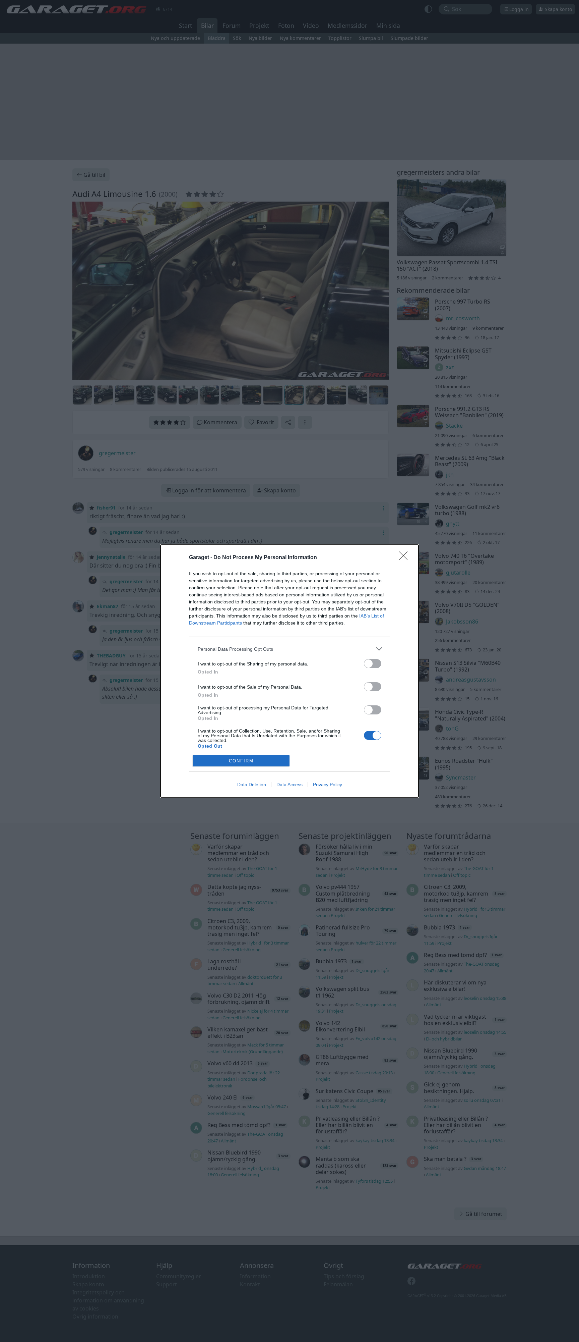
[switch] (372, 663)
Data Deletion (251, 784)
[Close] (405, 557)
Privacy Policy (327, 784)
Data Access (289, 784)
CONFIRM (241, 760)
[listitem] (289, 648)
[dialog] (289, 671)
